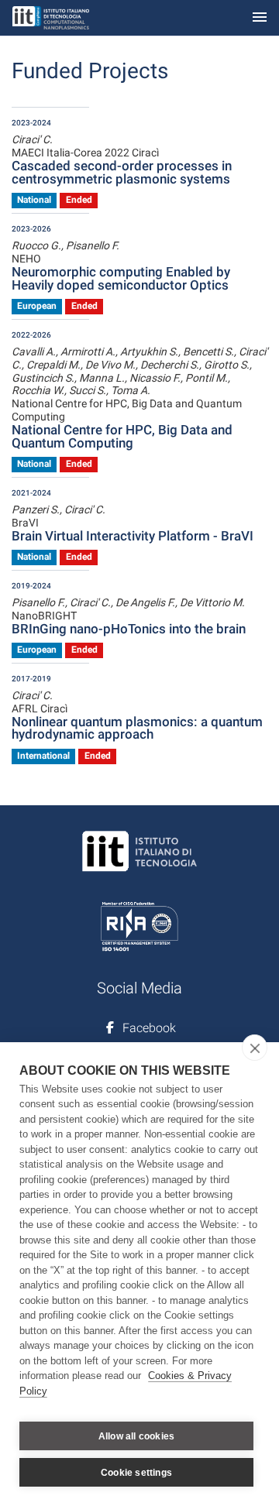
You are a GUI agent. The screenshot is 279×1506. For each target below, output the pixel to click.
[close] (254, 1047)
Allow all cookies (136, 1436)
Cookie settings (136, 1472)
